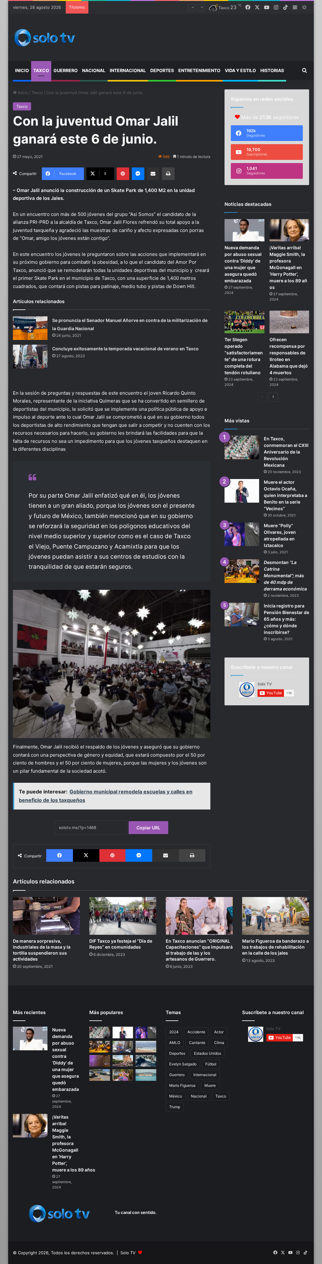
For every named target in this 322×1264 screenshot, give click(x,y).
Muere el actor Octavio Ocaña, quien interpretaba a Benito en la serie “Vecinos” (285, 495)
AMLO (174, 1042)
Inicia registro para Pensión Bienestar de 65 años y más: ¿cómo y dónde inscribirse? (286, 619)
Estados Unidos (207, 1053)
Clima (219, 1042)
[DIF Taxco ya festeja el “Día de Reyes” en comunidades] (122, 916)
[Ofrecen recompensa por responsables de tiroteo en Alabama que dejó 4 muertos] (289, 322)
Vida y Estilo (240, 70)
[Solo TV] (44, 37)
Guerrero (65, 70)
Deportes (162, 70)
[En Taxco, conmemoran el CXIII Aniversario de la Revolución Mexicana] (242, 447)
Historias (272, 70)
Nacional (93, 70)
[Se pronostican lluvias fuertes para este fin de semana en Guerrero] (146, 1061)
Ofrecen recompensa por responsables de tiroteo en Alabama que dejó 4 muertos (172, 7)
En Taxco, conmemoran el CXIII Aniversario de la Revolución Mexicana (286, 452)
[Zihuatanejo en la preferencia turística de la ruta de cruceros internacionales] (146, 1075)
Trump (174, 1106)
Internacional (128, 70)
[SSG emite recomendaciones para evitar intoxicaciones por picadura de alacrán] (99, 1061)
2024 (174, 1032)
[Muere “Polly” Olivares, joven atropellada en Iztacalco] (242, 534)
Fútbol (210, 1064)
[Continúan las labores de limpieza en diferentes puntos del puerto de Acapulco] (99, 1075)
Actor (219, 1032)
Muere (210, 1085)
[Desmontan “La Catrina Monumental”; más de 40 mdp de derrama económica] (242, 571)
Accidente (196, 1032)
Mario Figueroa (182, 1085)
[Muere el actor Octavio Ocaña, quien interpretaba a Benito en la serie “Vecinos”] (242, 491)
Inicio (22, 70)
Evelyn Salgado (183, 1064)
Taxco (41, 70)
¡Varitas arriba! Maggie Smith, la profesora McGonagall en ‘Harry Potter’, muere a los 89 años (288, 267)
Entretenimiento (199, 70)
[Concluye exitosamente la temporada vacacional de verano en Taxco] (30, 357)
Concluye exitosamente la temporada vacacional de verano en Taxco (125, 348)
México (175, 1096)
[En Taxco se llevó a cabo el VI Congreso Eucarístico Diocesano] (123, 1061)
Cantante (197, 1042)
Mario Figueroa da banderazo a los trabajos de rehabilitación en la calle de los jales (275, 947)
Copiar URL (148, 827)
